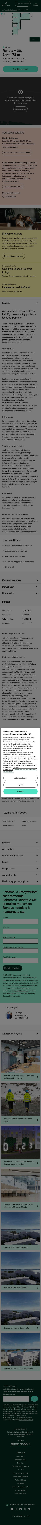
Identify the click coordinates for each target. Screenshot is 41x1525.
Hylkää (20, 785)
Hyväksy (20, 791)
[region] (20, 762)
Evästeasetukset (20, 778)
